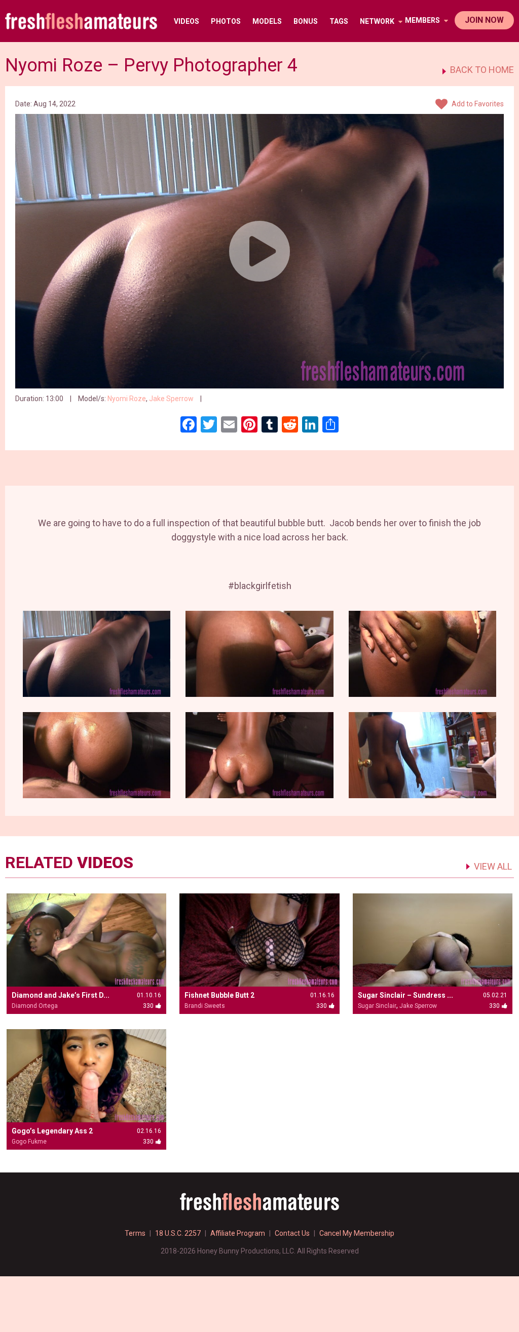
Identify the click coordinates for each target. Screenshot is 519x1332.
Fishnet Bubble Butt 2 (219, 995)
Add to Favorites (477, 104)
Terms (135, 1233)
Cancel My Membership (356, 1233)
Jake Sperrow (171, 399)
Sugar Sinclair (377, 1005)
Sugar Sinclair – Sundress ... (405, 995)
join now (484, 20)
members (423, 20)
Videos (186, 21)
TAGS (338, 21)
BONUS (305, 21)
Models (267, 21)
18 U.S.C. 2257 (178, 1233)
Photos (226, 21)
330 (214, 399)
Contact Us (292, 1233)
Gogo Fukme (29, 1141)
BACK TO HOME (482, 70)
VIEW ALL (493, 866)
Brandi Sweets (204, 1005)
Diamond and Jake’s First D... (60, 995)
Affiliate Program (237, 1233)
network (378, 21)
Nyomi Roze (126, 399)
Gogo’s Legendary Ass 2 (52, 1131)
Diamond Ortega (35, 1005)
